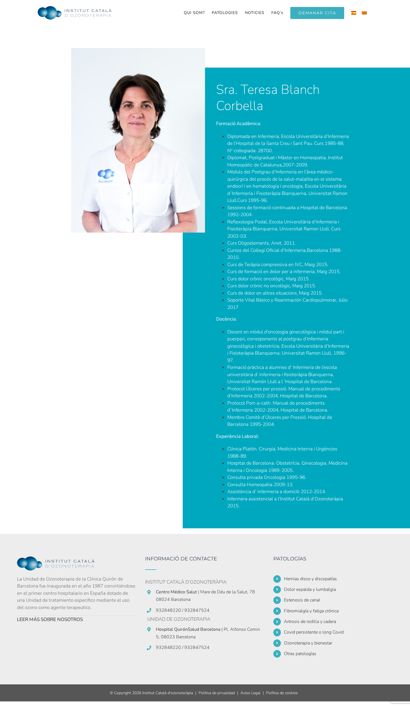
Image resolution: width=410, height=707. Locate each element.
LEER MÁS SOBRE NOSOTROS (50, 619)
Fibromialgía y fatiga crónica (311, 611)
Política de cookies (282, 693)
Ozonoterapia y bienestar (308, 643)
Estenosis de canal (302, 600)
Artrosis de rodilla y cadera (310, 621)
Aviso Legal (250, 693)
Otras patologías (300, 654)
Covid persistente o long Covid (314, 632)
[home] (59, 559)
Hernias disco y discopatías (310, 579)
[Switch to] (353, 13)
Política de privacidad (217, 693)
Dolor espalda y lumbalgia (310, 589)
